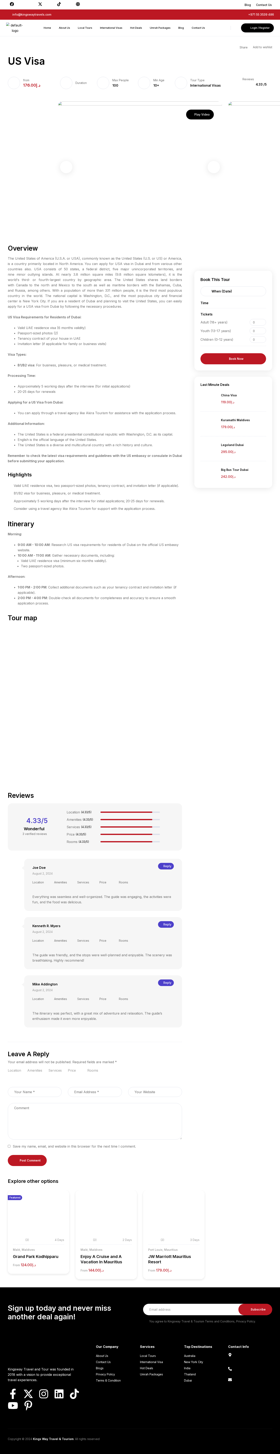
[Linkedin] (59, 1394)
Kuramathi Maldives (235, 420)
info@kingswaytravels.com (248, 1384)
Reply (167, 866)
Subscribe (258, 1309)
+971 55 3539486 (241, 1373)
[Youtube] (13, 1405)
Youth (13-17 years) (215, 331)
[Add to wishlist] (60, 1199)
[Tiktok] (74, 1394)
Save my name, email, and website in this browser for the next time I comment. (74, 1146)
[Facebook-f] (13, 1394)
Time (204, 303)
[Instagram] (44, 1394)
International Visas (205, 85)
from (26, 80)
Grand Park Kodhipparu (35, 1256)
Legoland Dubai (232, 445)
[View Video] (60, 1213)
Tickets (206, 314)
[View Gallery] (60, 1206)
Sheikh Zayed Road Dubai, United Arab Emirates (247, 1361)
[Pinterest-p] (28, 1405)
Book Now (236, 358)
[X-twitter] (28, 1394)
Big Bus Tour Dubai (234, 469)
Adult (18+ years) (214, 322)
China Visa (229, 395)
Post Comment (30, 1160)
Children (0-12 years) (216, 339)
